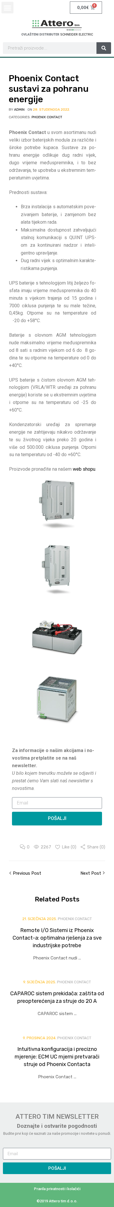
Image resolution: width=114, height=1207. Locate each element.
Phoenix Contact (47, 117)
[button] (7, 8)
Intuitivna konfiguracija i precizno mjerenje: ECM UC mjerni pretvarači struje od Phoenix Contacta (57, 1056)
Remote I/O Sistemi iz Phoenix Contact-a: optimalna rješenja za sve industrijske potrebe (57, 938)
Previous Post (26, 873)
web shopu (84, 469)
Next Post (91, 873)
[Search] (103, 48)
